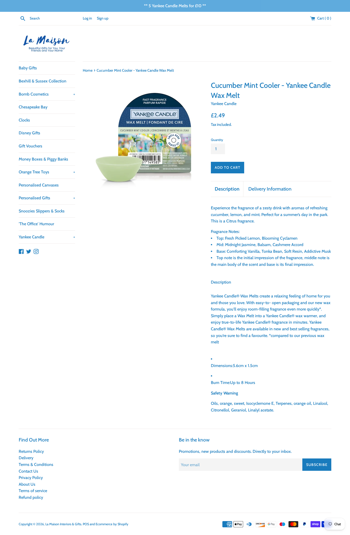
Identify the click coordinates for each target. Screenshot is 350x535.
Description (227, 189)
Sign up (102, 18)
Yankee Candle (47, 236)
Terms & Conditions (36, 464)
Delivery (26, 457)
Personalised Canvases (39, 185)
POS (86, 524)
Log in (87, 18)
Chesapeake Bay (33, 107)
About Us (27, 484)
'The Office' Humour (36, 223)
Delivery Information (270, 189)
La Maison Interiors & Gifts (63, 524)
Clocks (24, 120)
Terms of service (33, 490)
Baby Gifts (28, 67)
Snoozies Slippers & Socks (42, 211)
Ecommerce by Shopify (112, 524)
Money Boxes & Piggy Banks (43, 159)
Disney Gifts (29, 132)
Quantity (217, 140)
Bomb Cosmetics (47, 94)
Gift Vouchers (30, 146)
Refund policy (31, 497)
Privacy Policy (31, 477)
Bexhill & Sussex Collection (42, 81)
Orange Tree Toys (47, 172)
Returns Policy (31, 451)
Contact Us (28, 471)
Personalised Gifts (47, 197)
